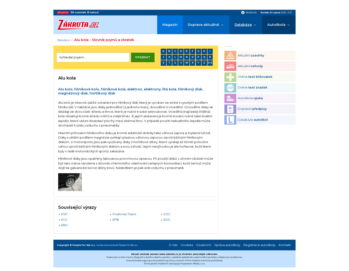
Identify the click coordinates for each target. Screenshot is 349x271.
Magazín (170, 25)
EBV (64, 225)
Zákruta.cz (63, 40)
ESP (64, 214)
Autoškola (276, 25)
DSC (167, 214)
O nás (173, 245)
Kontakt (285, 245)
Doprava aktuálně (203, 25)
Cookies (187, 245)
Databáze (243, 25)
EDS (167, 219)
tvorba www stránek (107, 245)
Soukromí (203, 245)
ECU (64, 219)
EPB (116, 219)
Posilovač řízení (124, 214)
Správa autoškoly (227, 245)
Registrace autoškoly (259, 245)
